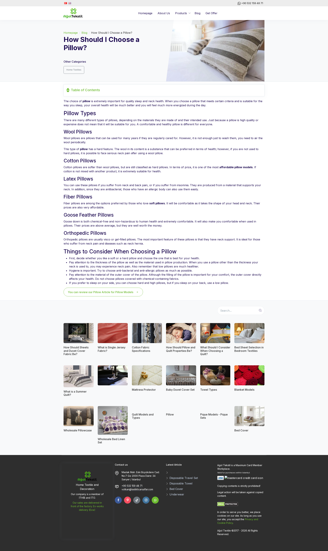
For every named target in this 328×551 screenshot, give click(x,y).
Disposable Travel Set (183, 478)
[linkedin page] (136, 500)
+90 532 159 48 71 (252, 3)
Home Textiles (73, 69)
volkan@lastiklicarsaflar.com (137, 489)
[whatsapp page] (155, 500)
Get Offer (211, 13)
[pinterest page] (127, 500)
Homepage (145, 13)
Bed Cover (176, 489)
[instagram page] (145, 500)
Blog (197, 13)
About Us (164, 13)
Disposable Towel (180, 483)
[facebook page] (118, 500)
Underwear (176, 494)
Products (181, 13)
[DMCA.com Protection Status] (227, 503)
